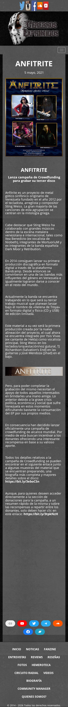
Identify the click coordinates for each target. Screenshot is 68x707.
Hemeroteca (41, 665)
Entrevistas (17, 657)
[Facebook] (34, 5)
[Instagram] (28, 5)
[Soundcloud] (40, 5)
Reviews (37, 657)
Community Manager (34, 689)
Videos (48, 673)
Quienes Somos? (34, 697)
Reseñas (54, 657)
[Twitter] (22, 5)
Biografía (34, 681)
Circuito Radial (26, 673)
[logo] (34, 28)
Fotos (22, 665)
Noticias (32, 649)
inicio (16, 649)
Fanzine (50, 649)
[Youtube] (45, 5)
